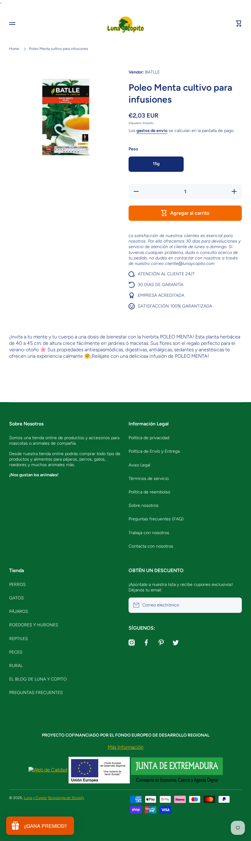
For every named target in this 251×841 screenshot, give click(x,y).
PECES (15, 652)
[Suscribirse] (234, 605)
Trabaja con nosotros (149, 532)
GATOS (16, 598)
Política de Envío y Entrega (154, 451)
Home (14, 49)
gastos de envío (152, 130)
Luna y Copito (35, 798)
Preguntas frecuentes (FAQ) (156, 519)
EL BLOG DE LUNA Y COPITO (38, 679)
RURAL (16, 665)
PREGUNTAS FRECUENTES (36, 692)
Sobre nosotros (144, 505)
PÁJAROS (18, 611)
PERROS (17, 584)
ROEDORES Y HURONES (33, 625)
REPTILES (18, 638)
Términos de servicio (149, 478)
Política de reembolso (149, 492)
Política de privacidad (149, 437)
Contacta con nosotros (151, 546)
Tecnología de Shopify (66, 798)
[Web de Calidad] (47, 770)
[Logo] (125, 23)
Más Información (126, 747)
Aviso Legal (139, 465)
